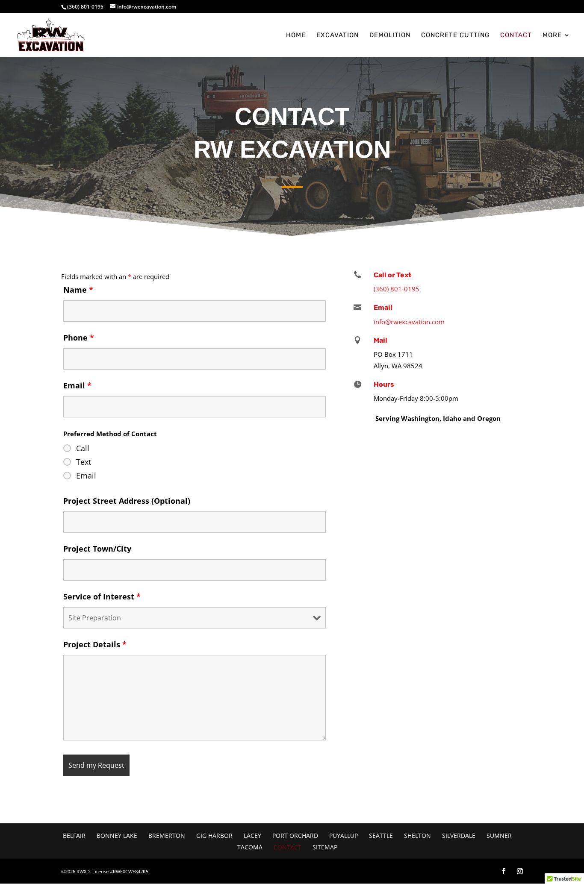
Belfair (74, 835)
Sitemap (325, 847)
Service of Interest (102, 596)
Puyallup (343, 835)
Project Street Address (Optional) (126, 501)
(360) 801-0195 (85, 6)
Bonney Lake (117, 835)
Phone (78, 337)
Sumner (499, 835)
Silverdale (458, 835)
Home (296, 35)
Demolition (389, 35)
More (552, 35)
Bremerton (166, 835)
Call (82, 448)
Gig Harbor (214, 835)
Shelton (417, 835)
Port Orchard (295, 835)
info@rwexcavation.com (409, 321)
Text (83, 462)
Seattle (381, 835)
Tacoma (250, 847)
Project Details (95, 644)
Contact (516, 35)
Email (77, 385)
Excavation (337, 35)
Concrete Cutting (455, 35)
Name (78, 290)
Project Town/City (97, 548)
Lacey (252, 835)
